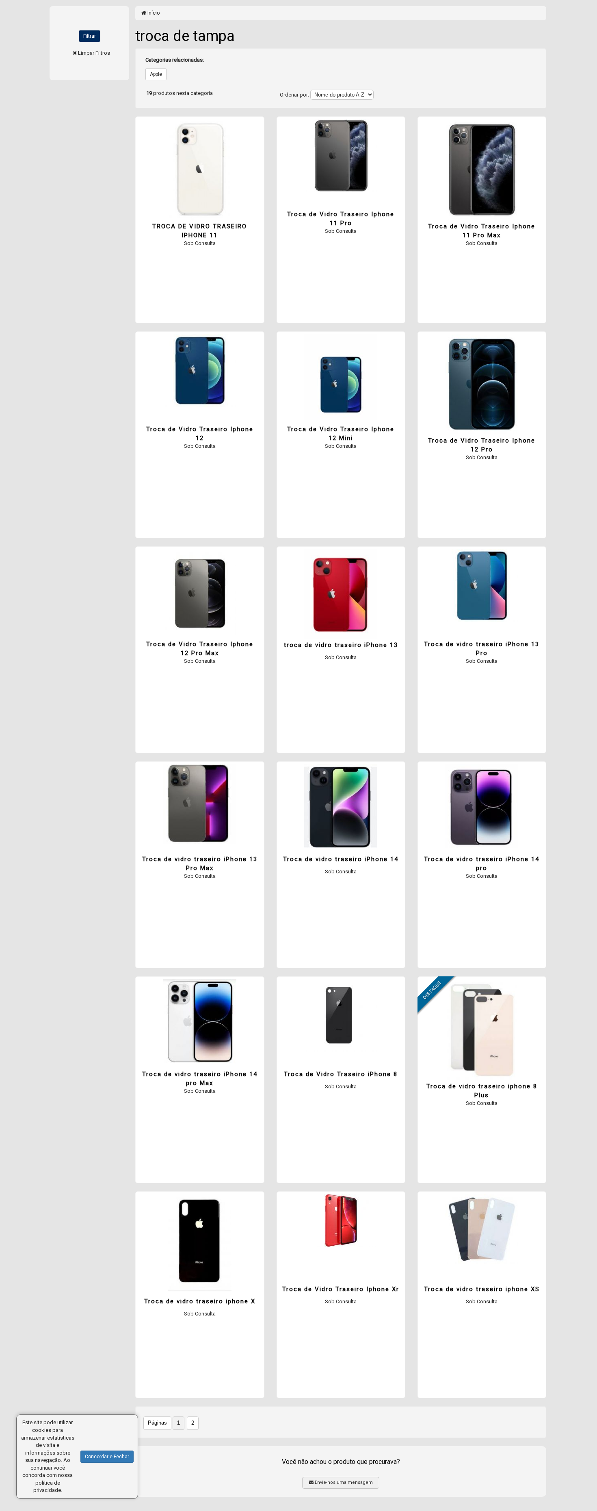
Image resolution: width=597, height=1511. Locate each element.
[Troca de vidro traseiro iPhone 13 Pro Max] (199, 804)
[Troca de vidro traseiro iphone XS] (481, 1229)
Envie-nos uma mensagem (343, 1482)
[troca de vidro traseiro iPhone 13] (340, 594)
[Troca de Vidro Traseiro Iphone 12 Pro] (481, 384)
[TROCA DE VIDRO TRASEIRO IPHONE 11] (199, 169)
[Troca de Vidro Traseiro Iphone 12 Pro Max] (199, 592)
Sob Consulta (200, 243)
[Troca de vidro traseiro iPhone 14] (340, 806)
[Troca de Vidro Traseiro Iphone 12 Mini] (340, 377)
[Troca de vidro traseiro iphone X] (199, 1244)
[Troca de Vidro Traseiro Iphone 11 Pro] (340, 155)
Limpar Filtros (94, 53)
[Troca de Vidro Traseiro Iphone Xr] (340, 1220)
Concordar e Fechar (107, 1456)
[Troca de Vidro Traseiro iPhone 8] (340, 1015)
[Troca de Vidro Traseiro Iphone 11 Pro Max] (481, 169)
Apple (156, 74)
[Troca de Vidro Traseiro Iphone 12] (199, 370)
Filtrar (89, 36)
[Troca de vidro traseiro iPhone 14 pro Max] (199, 1021)
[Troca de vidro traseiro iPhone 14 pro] (481, 806)
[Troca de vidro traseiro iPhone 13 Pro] (481, 585)
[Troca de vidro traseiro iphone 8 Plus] (481, 1029)
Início (153, 13)
